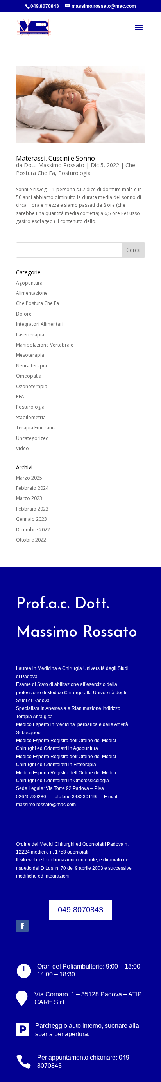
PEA (20, 396)
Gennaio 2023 (31, 519)
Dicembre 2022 (33, 529)
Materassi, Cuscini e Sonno (55, 158)
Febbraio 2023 (32, 508)
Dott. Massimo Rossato (54, 165)
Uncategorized (32, 438)
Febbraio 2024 (32, 488)
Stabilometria (31, 417)
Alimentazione (32, 293)
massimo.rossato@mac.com (46, 804)
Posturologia (74, 173)
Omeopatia (28, 375)
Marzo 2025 (29, 477)
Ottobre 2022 (31, 539)
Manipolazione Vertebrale (44, 344)
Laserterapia (30, 334)
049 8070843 (80, 909)
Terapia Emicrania (36, 427)
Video (22, 448)
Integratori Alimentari (39, 324)
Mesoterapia (30, 355)
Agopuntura (29, 282)
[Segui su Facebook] (22, 926)
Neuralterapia (31, 365)
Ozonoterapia (31, 386)
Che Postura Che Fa (37, 303)
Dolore (24, 313)
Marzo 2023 (29, 498)
